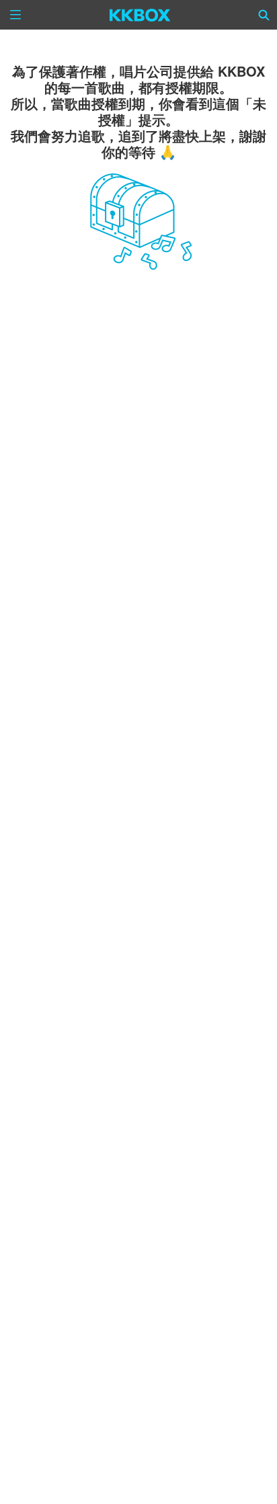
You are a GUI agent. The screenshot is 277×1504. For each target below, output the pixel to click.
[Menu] (15, 15)
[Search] (264, 15)
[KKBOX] (140, 15)
